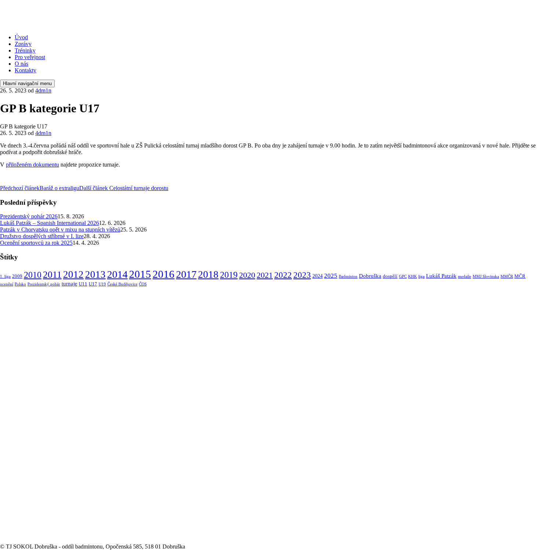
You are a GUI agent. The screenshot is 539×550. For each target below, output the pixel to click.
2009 (17, 276)
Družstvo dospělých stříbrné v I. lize (42, 236)
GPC (403, 276)
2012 (73, 274)
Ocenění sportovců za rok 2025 (36, 243)
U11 (83, 284)
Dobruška (370, 276)
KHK (412, 276)
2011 (52, 274)
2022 (283, 275)
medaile (464, 276)
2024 (317, 276)
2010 (32, 275)
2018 (208, 274)
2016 (164, 274)
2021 (265, 275)
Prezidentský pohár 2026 (29, 216)
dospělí (390, 276)
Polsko (20, 284)
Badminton (348, 276)
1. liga (5, 276)
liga (421, 276)
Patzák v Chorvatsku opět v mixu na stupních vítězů (60, 229)
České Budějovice (122, 284)
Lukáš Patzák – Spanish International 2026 (49, 223)
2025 (330, 275)
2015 (140, 274)
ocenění (6, 284)
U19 (102, 284)
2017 (186, 274)
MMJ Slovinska (486, 276)
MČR (519, 276)
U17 (93, 284)
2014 (117, 274)
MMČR (506, 276)
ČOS (143, 284)
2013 (95, 274)
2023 (302, 275)
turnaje (69, 283)
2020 (247, 275)
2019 (229, 275)
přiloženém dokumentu (32, 164)
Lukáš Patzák (441, 276)
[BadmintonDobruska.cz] (54, 25)
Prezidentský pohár (43, 284)
